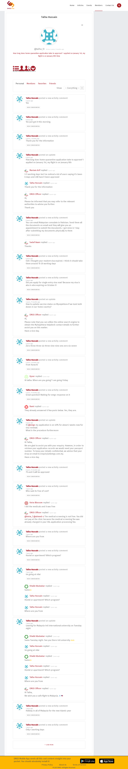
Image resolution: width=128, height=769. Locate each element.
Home (72, 5)
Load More (50, 745)
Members (98, 5)
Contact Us (110, 5)
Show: (59, 88)
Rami (32, 406)
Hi (27, 425)
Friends (27, 69)
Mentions (31, 83)
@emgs (31, 425)
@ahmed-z (39, 516)
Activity (16, 70)
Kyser (32, 376)
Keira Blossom (36, 502)
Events (89, 5)
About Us (62, 765)
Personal (20, 83)
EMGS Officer (35, 194)
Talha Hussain (32, 98)
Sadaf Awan (35, 242)
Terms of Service (79, 765)
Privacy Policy (47, 765)
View (58, 56)
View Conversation (33, 107)
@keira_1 (28, 516)
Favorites (42, 83)
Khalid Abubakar (37, 586)
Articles (80, 5)
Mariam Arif (35, 170)
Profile (21, 70)
